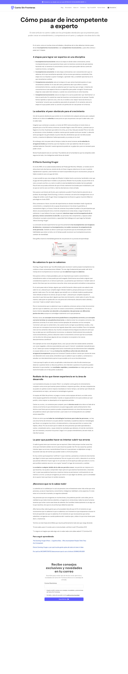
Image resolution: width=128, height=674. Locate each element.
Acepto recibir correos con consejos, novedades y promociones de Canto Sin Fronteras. (65, 591)
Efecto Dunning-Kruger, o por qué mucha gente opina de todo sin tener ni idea (58, 547)
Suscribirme (63, 599)
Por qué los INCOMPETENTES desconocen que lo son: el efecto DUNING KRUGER (59, 551)
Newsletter (113, 7)
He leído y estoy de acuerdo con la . (63, 595)
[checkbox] (45, 590)
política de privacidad (73, 595)
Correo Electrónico (50, 583)
